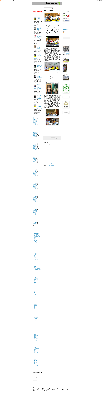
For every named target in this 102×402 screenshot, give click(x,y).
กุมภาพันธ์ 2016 (35, 188)
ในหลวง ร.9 (35, 283)
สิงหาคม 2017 (35, 170)
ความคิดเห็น (65, 34)
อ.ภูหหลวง (35, 362)
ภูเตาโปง (35, 309)
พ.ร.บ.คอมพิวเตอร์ (46, 139)
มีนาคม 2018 (34, 163)
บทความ (65, 32)
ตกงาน (35, 267)
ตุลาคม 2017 (34, 169)
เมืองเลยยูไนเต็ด (36, 316)
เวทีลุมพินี (35, 337)
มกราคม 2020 (35, 146)
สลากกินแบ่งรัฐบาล (36, 348)
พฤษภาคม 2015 (35, 198)
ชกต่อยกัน (35, 257)
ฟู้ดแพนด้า (35, 306)
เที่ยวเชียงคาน (35, 279)
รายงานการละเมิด (65, 29)
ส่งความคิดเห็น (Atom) (51, 165)
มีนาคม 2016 (34, 187)
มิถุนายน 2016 (35, 184)
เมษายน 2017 (34, 173)
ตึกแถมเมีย (35, 271)
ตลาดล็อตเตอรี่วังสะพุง (37, 268)
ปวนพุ (34, 292)
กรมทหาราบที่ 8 (36, 232)
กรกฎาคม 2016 (35, 183)
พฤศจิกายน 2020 (35, 135)
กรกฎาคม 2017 (35, 171)
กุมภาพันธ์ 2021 (35, 132)
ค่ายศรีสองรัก (35, 252)
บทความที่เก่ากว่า (58, 163)
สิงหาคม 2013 (35, 221)
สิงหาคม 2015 (35, 195)
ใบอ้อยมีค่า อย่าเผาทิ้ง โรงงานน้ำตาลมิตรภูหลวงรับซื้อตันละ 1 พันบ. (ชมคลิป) (39, 19)
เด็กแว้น (35, 266)
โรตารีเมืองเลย (36, 333)
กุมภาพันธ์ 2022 (35, 124)
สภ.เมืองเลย (50, 139)
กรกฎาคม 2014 (35, 209)
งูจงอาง (35, 255)
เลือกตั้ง (35, 334)
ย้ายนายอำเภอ (36, 317)
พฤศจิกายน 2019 (35, 148)
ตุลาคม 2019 (34, 149)
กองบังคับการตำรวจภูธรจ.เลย (50, 138)
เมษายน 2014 (34, 212)
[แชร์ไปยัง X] (53, 137)
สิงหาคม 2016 (35, 182)
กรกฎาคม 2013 (35, 222)
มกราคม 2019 (35, 156)
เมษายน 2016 (34, 186)
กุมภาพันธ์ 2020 (35, 145)
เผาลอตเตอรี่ (35, 296)
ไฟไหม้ (35, 308)
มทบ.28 (35, 310)
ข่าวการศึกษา (35, 240)
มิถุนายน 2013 (35, 223)
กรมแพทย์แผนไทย (36, 233)
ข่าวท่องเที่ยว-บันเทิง (36, 242)
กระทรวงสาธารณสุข (36, 235)
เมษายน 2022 (34, 122)
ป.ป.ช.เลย (35, 290)
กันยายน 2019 (35, 150)
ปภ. (34, 291)
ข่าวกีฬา (35, 241)
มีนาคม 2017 (34, 174)
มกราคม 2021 (35, 133)
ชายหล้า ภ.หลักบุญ (36, 259)
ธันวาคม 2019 (35, 147)
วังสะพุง (35, 336)
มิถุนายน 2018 (35, 161)
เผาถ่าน (35, 295)
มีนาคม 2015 (34, 200)
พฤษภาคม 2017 (35, 172)
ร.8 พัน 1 (35, 319)
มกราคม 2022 (35, 125)
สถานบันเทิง (35, 340)
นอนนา (35, 281)
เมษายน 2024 (34, 119)
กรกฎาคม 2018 (35, 160)
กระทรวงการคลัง (36, 234)
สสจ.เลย (53, 139)
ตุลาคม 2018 (34, 158)
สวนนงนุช (35, 349)
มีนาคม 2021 (34, 131)
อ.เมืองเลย (35, 363)
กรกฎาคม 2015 (35, 196)
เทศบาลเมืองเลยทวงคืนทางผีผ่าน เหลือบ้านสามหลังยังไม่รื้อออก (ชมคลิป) (39, 97)
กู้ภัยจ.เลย (35, 238)
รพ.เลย (35, 320)
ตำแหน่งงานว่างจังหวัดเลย (37, 269)
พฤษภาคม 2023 (35, 121)
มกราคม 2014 (35, 215)
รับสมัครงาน (35, 323)
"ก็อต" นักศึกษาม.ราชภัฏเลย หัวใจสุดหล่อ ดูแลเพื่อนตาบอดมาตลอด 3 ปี (39, 76)
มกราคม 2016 (35, 189)
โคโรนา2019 (35, 253)
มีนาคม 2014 (34, 213)
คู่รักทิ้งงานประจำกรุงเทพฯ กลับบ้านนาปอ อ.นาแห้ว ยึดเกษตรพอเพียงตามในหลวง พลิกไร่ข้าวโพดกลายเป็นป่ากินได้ (37, 86)
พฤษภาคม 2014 (35, 211)
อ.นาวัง (35, 359)
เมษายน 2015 (34, 199)
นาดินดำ (35, 282)
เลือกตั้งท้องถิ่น (36, 335)
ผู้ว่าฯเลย (35, 294)
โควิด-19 (55, 138)
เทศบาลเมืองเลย (36, 278)
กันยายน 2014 (35, 207)
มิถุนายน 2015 (35, 197)
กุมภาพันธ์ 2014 (35, 214)
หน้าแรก (52, 163)
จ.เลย (34, 256)
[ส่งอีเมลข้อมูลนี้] (51, 137)
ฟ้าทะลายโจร (35, 305)
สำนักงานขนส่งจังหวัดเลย (37, 352)
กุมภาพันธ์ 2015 (35, 201)
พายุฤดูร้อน (35, 304)
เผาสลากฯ (35, 297)
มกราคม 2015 (35, 202)
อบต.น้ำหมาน (35, 360)
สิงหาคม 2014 (35, 208)
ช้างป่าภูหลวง (35, 258)
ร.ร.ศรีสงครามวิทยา (36, 322)
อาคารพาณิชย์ (36, 365)
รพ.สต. (35, 321)
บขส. (34, 284)
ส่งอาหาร (35, 339)
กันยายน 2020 (35, 137)
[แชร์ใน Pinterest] (54, 137)
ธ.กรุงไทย (35, 280)
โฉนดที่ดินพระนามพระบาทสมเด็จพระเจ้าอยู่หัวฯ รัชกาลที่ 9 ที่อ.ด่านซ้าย (39, 37)
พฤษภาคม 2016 (35, 185)
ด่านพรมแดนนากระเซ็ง (37, 265)
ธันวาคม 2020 (35, 134)
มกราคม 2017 (35, 176)
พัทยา (34, 303)
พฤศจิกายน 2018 (35, 157)
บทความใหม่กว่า (46, 163)
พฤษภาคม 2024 (35, 118)
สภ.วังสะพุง (35, 346)
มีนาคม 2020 (34, 144)
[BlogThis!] (52, 137)
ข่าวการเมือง (35, 239)
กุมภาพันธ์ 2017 (35, 175)
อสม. (34, 364)
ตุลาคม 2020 (34, 136)
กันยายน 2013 (35, 220)
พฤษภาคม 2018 (35, 162)
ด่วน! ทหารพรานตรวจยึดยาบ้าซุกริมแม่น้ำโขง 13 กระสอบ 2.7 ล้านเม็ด (39, 67)
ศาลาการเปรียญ (36, 338)
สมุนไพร (35, 347)
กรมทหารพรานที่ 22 (36, 231)
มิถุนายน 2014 (35, 210)
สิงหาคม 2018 (35, 159)
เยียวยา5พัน (35, 318)
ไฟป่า (34, 307)
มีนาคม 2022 (34, 123)
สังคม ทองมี (35, 351)
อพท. (34, 361)
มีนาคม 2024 (34, 120)
